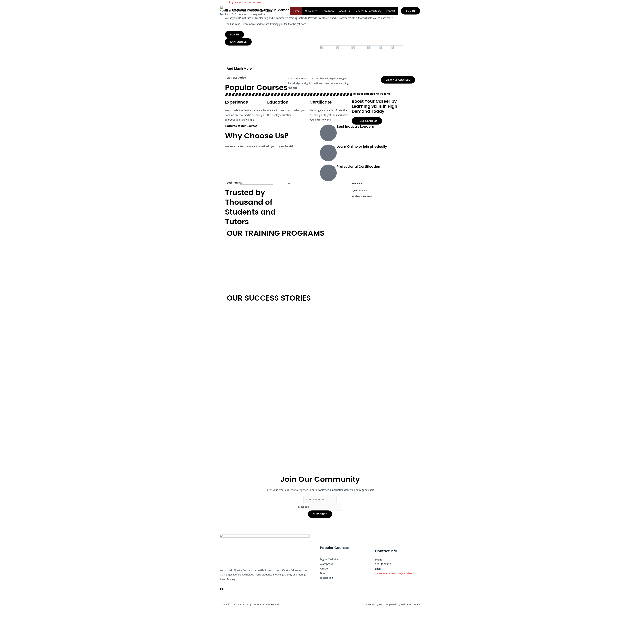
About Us (344, 11)
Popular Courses (256, 87)
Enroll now (328, 11)
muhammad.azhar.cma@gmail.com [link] (394, 573)
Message (303, 506)
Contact (390, 11)
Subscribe (320, 514)
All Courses (311, 11)
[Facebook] (221, 589)
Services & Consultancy (368, 11)
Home (296, 11)
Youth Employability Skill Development (245, 10)
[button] (410, 11)
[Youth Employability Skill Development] (225, 7)
